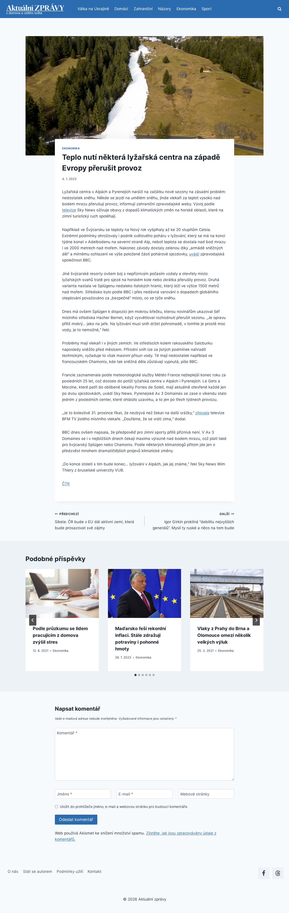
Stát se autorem (37, 871)
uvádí (194, 254)
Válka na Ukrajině (93, 9)
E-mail (126, 794)
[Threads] (278, 873)
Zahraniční (143, 9)
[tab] (135, 675)
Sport (207, 9)
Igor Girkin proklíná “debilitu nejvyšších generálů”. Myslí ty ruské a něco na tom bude (193, 521)
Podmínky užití (70, 871)
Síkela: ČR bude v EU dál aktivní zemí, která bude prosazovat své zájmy (94, 521)
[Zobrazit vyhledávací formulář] (279, 9)
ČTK (66, 483)
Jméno (64, 794)
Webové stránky (194, 794)
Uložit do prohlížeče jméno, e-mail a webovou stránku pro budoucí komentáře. (124, 806)
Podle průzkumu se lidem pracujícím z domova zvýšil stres (60, 635)
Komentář (67, 733)
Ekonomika (186, 9)
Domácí (121, 9)
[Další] (256, 620)
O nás (13, 871)
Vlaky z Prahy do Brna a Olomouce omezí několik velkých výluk (224, 635)
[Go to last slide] (32, 620)
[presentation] (62, 593)
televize (69, 210)
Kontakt (94, 871)
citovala (202, 413)
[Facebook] (263, 873)
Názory (164, 9)
